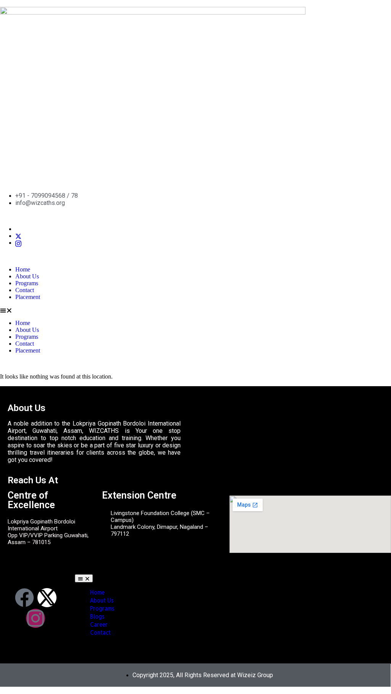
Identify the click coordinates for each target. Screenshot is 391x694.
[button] (195, 310)
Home (22, 269)
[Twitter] (18, 235)
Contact (24, 290)
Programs (26, 283)
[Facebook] (24, 597)
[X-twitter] (47, 597)
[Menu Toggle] (84, 578)
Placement (27, 297)
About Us (27, 276)
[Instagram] (18, 242)
